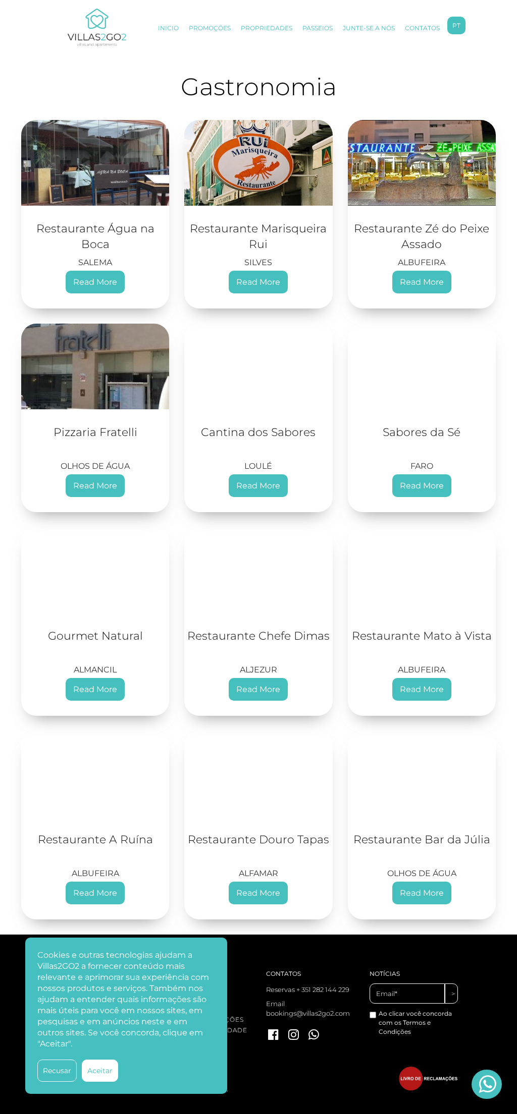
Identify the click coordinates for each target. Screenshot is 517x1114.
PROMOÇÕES (210, 28)
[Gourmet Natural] (95, 570)
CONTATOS (422, 28)
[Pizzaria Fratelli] (95, 366)
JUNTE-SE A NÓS (369, 28)
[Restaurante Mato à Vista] (422, 570)
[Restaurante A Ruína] (95, 774)
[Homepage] (96, 27)
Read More (95, 282)
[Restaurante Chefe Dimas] (258, 570)
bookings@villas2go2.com (308, 1013)
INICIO (168, 28)
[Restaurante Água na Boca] (95, 163)
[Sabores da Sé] (422, 366)
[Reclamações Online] (428, 1088)
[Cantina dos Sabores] (258, 366)
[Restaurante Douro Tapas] (258, 774)
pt (456, 25)
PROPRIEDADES (266, 28)
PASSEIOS (317, 28)
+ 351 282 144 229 (322, 989)
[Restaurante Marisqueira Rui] (258, 163)
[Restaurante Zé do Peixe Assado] (422, 163)
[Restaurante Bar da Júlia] (422, 774)
